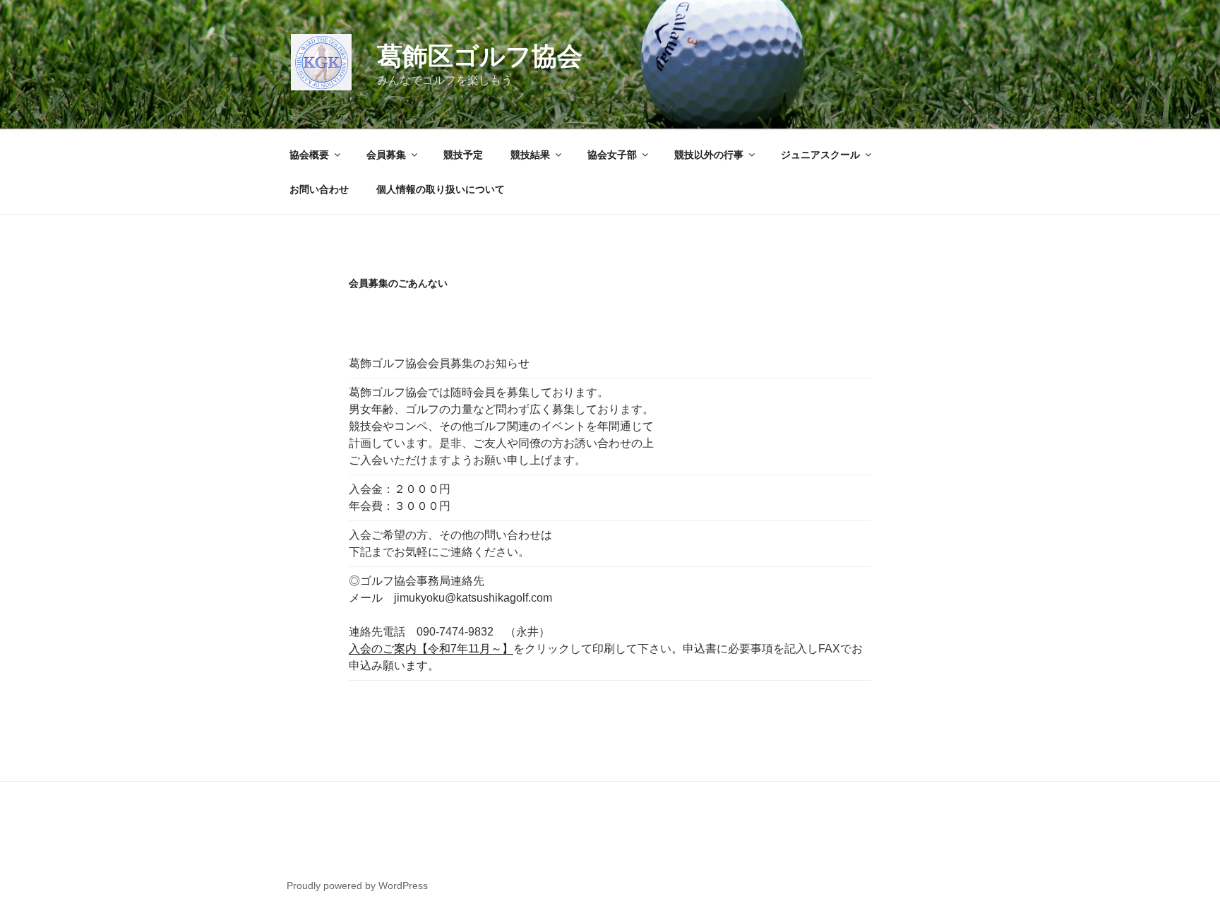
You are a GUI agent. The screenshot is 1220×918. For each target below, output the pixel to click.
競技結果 (530, 154)
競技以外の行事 (708, 154)
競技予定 (463, 154)
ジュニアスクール (820, 154)
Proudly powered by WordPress (357, 885)
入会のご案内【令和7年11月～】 (431, 649)
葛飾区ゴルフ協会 (479, 56)
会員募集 (386, 154)
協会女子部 (612, 154)
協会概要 (309, 154)
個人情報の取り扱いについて (440, 189)
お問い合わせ (319, 189)
